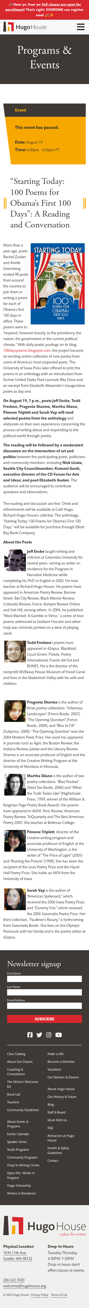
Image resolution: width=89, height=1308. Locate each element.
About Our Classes (20, 1062)
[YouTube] (58, 1035)
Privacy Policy (39, 1295)
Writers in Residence (21, 1193)
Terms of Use (59, 1295)
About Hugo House (61, 1089)
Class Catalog (16, 1054)
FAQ (50, 1128)
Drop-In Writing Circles (23, 1165)
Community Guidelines (23, 1110)
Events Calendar (18, 1134)
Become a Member (61, 1062)
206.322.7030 (13, 1279)
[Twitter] (39, 1035)
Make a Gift (56, 1054)
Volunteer (54, 1069)
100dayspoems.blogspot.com (27, 350)
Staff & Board (56, 1112)
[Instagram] (48, 1035)
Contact (53, 1161)
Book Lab (13, 1094)
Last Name (13, 987)
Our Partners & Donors (63, 1077)
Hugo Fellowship (19, 1185)
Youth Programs (18, 1150)
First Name (14, 973)
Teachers (13, 1102)
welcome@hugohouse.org (24, 1285)
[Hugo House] (44, 1225)
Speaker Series (17, 1142)
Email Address (16, 1000)
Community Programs (22, 1157)
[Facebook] (30, 1035)
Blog (51, 1104)
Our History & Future (62, 1097)
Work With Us (57, 1120)
